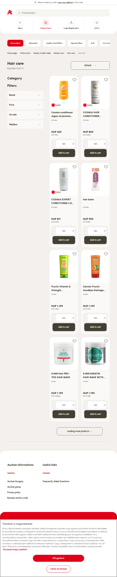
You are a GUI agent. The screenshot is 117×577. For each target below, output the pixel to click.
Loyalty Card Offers (54, 43)
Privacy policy (13, 492)
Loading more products (78, 431)
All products (15, 43)
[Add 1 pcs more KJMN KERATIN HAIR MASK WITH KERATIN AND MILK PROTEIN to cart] (104, 405)
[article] (64, 118)
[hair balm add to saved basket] (106, 167)
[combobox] (63, 13)
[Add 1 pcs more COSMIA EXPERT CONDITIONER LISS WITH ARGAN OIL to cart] (73, 231)
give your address (65, 2)
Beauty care (59, 53)
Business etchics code (17, 498)
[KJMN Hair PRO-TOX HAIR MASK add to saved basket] (74, 341)
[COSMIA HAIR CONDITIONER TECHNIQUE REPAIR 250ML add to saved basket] (106, 80)
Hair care (71, 53)
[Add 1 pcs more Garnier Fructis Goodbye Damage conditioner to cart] (104, 318)
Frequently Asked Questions (56, 481)
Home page (12, 53)
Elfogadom (58, 558)
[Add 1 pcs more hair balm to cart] (104, 231)
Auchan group (14, 487)
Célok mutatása (58, 569)
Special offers (76, 43)
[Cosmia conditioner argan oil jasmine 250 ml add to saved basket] (74, 80)
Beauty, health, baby (42, 53)
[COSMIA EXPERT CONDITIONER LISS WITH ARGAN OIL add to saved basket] (74, 167)
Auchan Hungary (15, 481)
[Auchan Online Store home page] (9, 12)
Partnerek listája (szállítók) (15, 549)
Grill (92, 43)
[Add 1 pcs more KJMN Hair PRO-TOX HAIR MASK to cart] (73, 405)
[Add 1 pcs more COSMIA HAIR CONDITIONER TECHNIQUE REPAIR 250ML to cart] (104, 144)
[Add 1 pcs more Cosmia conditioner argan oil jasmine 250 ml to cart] (73, 144)
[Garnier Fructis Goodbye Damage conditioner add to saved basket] (106, 254)
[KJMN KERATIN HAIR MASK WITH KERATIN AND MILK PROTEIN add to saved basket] (106, 341)
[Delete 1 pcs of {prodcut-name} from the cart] (54, 144)
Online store (25, 53)
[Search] (19, 12)
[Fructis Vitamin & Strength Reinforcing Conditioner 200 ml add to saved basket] (74, 254)
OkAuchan (33, 43)
